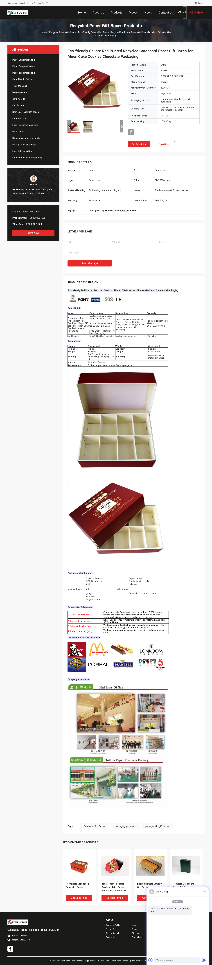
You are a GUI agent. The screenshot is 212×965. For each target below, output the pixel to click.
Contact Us (110, 937)
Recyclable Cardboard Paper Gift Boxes (77, 885)
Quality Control (112, 933)
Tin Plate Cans (19, 86)
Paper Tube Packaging (23, 73)
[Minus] (204, 892)
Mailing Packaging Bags (24, 144)
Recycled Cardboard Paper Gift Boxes (183, 885)
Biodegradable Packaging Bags (27, 157)
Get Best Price (139, 144)
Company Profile (113, 925)
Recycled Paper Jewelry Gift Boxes (149, 885)
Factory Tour (111, 929)
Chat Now (33, 233)
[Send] (204, 960)
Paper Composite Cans (23, 66)
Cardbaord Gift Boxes (94, 826)
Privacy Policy (137, 937)
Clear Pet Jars (19, 118)
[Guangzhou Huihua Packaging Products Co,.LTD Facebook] (191, 3)
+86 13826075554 (38, 218)
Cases (134, 929)
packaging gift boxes (125, 826)
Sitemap (135, 933)
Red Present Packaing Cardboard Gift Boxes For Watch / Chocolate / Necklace (113, 887)
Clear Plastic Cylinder (22, 79)
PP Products (18, 131)
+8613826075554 (33, 224)
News (134, 925)
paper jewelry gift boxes (157, 826)
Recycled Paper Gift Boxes (62, 32)
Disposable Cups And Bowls (26, 138)
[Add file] (150, 960)
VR (179, 12)
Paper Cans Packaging (23, 60)
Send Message (89, 263)
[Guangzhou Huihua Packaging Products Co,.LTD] (17, 12)
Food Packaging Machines (25, 125)
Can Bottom (18, 105)
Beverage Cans (19, 92)
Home (44, 32)
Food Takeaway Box (22, 151)
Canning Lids (18, 99)
